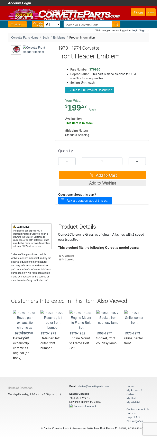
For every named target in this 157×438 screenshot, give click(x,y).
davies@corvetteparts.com (93, 386)
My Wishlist (133, 402)
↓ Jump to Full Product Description (89, 90)
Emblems (59, 37)
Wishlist (151, 12)
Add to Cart (106, 175)
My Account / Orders (134, 392)
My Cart (131, 398)
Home (130, 386)
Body (46, 37)
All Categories (135, 421)
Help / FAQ (133, 417)
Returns (131, 413)
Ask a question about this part (86, 200)
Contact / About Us (138, 409)
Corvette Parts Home (24, 37)
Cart (140, 12)
